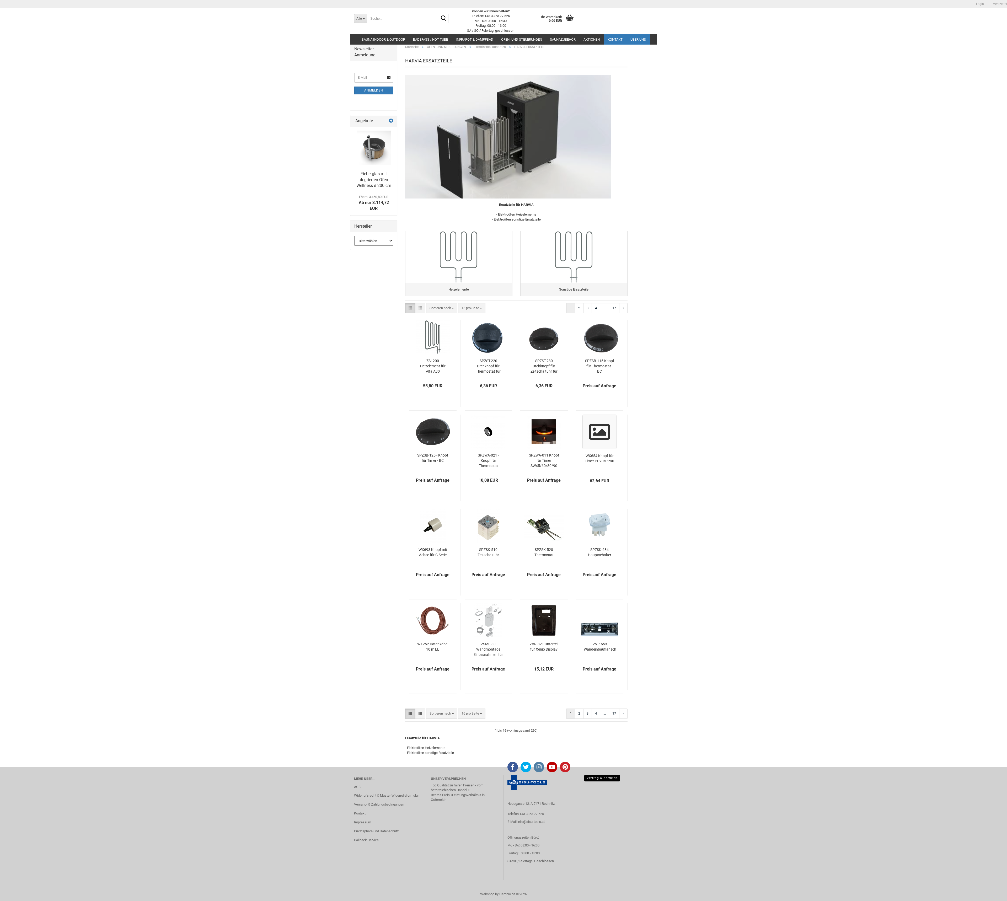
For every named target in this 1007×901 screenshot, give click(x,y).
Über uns (638, 39)
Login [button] (979, 4)
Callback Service (366, 840)
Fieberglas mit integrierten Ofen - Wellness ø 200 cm (373, 179)
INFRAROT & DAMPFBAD (474, 39)
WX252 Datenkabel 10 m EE (432, 646)
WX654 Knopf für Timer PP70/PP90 (599, 458)
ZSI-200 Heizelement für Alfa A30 (433, 366)
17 (614, 308)
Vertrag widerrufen (602, 778)
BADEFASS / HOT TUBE (430, 39)
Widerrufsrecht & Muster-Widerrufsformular (386, 795)
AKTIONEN (591, 39)
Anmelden (373, 90)
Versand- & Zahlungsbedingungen (379, 804)
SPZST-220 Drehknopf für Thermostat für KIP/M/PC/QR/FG (488, 366)
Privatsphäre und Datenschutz (376, 831)
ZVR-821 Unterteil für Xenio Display (544, 646)
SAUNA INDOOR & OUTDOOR (383, 39)
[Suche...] (443, 18)
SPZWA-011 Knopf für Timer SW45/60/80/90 (544, 460)
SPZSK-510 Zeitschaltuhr (488, 552)
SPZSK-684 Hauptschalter (599, 552)
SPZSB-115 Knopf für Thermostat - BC (599, 366)
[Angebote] (391, 121)
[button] (410, 308)
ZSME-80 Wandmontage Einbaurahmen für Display (488, 649)
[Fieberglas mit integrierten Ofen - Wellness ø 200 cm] (374, 148)
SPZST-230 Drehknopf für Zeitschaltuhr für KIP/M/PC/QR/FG (544, 366)
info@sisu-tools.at (531, 822)
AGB (357, 787)
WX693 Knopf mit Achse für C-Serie (433, 552)
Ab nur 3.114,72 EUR (374, 203)
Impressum (362, 822)
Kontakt (615, 39)
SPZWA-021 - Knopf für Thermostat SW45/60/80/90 (488, 460)
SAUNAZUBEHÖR (563, 39)
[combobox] (441, 308)
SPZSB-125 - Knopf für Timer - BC (432, 458)
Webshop (487, 894)
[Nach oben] (992, 893)
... (604, 308)
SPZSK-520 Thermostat (544, 552)
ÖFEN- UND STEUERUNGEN (521, 39)
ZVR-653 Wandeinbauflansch (600, 646)
